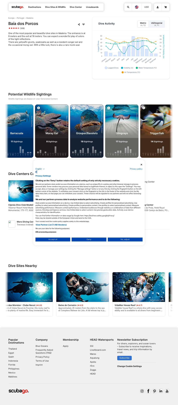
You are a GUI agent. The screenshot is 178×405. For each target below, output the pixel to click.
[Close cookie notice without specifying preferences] (141, 164)
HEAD (93, 373)
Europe (11, 18)
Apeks (93, 362)
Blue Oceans (42, 346)
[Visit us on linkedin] (161, 391)
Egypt (11, 353)
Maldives (12, 376)
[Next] (168, 131)
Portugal (20, 18)
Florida (11, 364)
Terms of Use (42, 360)
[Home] (18, 7)
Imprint (39, 364)
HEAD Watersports (102, 339)
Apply (65, 346)
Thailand (12, 348)
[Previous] (9, 131)
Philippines (13, 368)
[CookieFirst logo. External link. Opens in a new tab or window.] (36, 172)
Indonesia (13, 360)
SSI (91, 346)
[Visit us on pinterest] (154, 391)
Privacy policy (136, 169)
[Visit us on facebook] (148, 391)
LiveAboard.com (98, 350)
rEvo (92, 365)
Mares (93, 354)
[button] (40, 169)
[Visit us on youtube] (167, 391)
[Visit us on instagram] (142, 391)
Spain (11, 356)
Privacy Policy (42, 357)
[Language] (136, 7)
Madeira (29, 18)
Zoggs (93, 369)
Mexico (11, 372)
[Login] (157, 7)
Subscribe (124, 358)
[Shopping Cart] (165, 7)
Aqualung (94, 358)
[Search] (128, 7)
